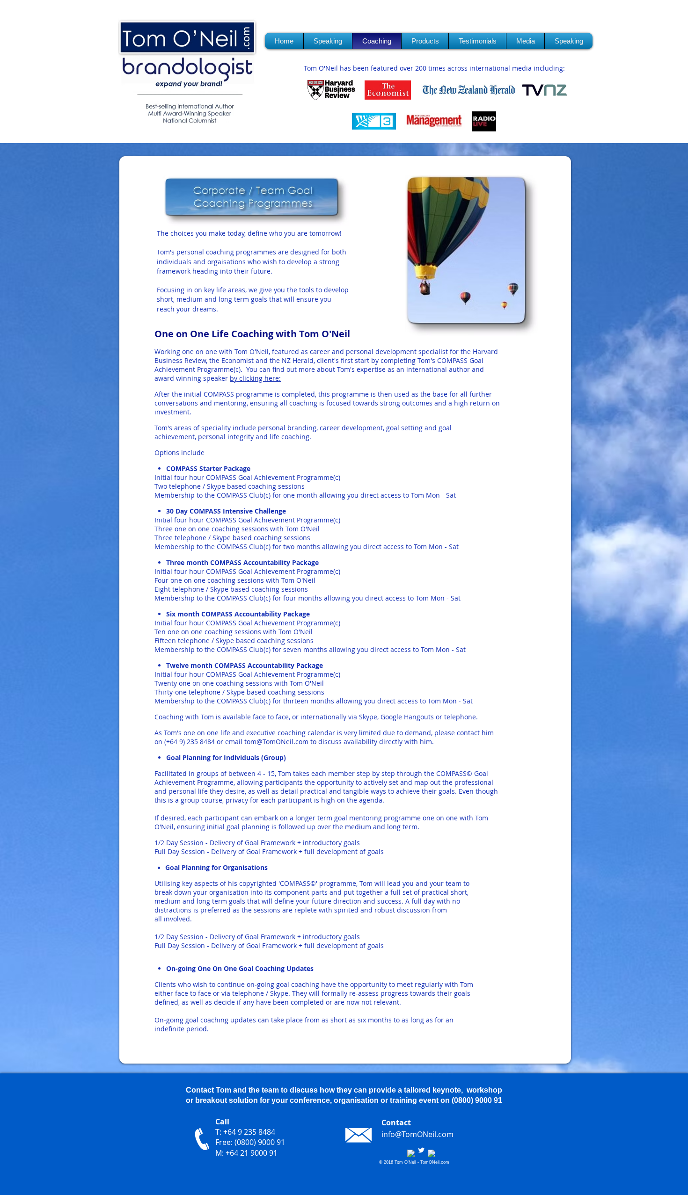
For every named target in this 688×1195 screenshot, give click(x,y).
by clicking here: (255, 378)
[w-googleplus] (431, 1153)
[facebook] (411, 1153)
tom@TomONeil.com (276, 741)
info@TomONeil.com (417, 1134)
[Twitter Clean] (421, 1150)
